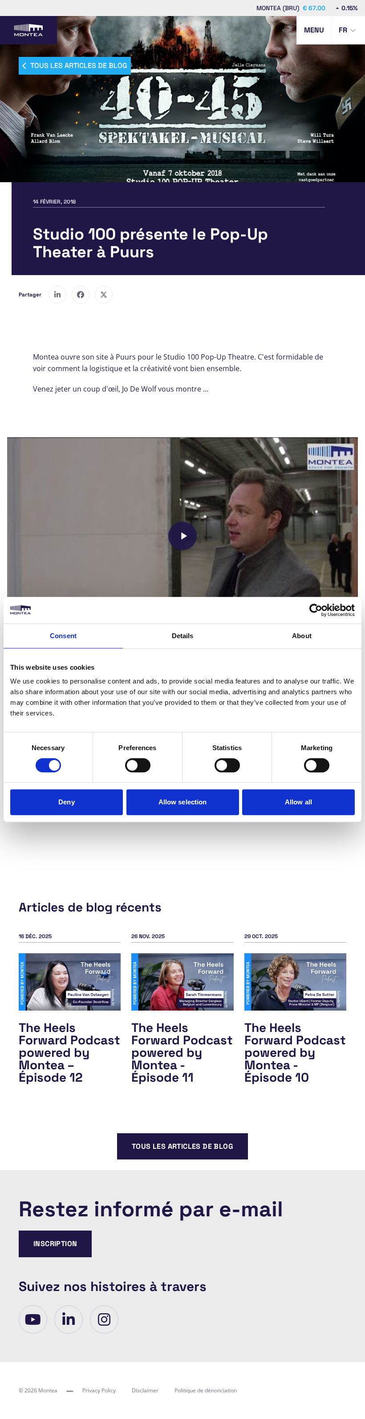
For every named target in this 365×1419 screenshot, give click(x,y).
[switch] (137, 765)
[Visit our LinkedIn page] (68, 1319)
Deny (66, 802)
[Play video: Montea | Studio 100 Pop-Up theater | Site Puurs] (182, 535)
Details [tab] (183, 636)
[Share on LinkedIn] (57, 295)
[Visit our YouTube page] (33, 1319)
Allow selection (182, 802)
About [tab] (302, 636)
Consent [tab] (63, 636)
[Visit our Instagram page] (104, 1319)
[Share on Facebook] (80, 295)
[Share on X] (104, 295)
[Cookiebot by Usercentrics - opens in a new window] (316, 610)
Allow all (298, 802)
